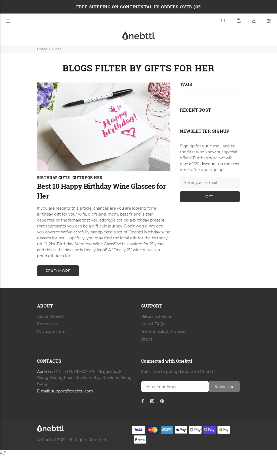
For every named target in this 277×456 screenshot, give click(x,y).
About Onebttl (50, 316)
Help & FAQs (153, 324)
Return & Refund (156, 316)
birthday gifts (53, 177)
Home (42, 49)
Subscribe (224, 386)
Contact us (47, 324)
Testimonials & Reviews (163, 331)
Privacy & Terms (52, 331)
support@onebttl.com (72, 391)
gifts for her (87, 177)
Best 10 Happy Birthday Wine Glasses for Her (101, 190)
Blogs (146, 339)
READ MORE (58, 271)
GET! (210, 196)
